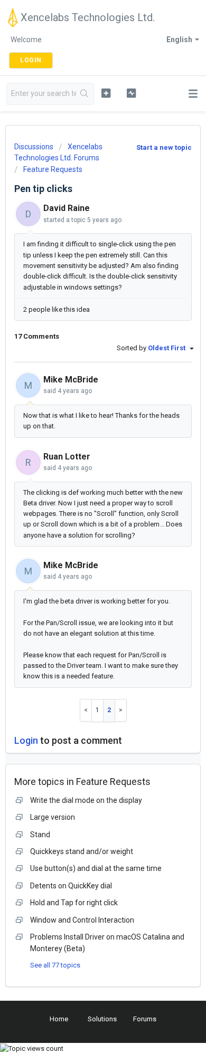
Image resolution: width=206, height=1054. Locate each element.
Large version (52, 817)
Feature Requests (52, 169)
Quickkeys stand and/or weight (81, 851)
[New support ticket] (105, 93)
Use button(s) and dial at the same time (96, 868)
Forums (144, 1019)
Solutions (102, 1019)
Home (59, 1019)
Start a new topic (164, 147)
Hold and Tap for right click (74, 902)
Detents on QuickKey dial (71, 885)
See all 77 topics (55, 965)
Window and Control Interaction (82, 920)
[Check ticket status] (131, 93)
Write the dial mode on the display (86, 800)
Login (26, 740)
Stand (40, 834)
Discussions (33, 146)
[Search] (84, 93)
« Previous (86, 710)
